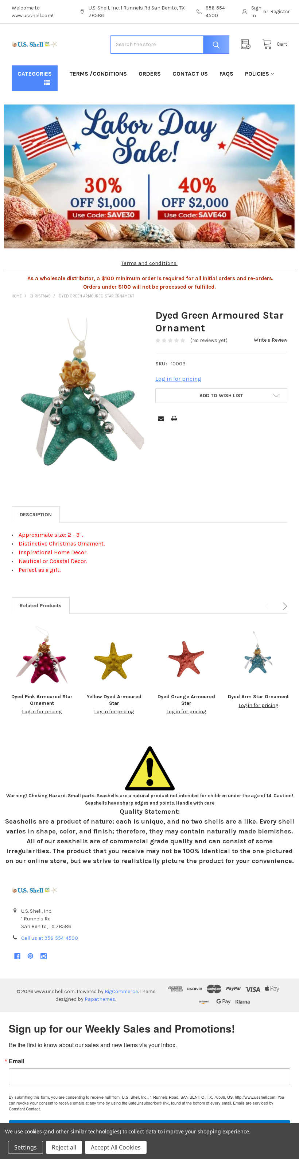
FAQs (226, 73)
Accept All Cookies (116, 1147)
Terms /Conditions (98, 73)
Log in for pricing (178, 378)
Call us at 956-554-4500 (49, 938)
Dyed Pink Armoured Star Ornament (42, 700)
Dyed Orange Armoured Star (186, 700)
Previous (268, 606)
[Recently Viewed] (247, 44)
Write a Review (270, 340)
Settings (25, 1147)
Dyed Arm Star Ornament (258, 697)
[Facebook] (17, 956)
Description (36, 515)
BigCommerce (121, 991)
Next (283, 606)
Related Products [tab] (41, 606)
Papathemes (100, 999)
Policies (257, 73)
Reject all (64, 1147)
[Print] (174, 418)
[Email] (161, 418)
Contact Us (190, 73)
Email (16, 1061)
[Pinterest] (30, 956)
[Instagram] (43, 956)
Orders (150, 73)
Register (280, 11)
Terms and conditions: (149, 263)
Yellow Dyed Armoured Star (114, 700)
